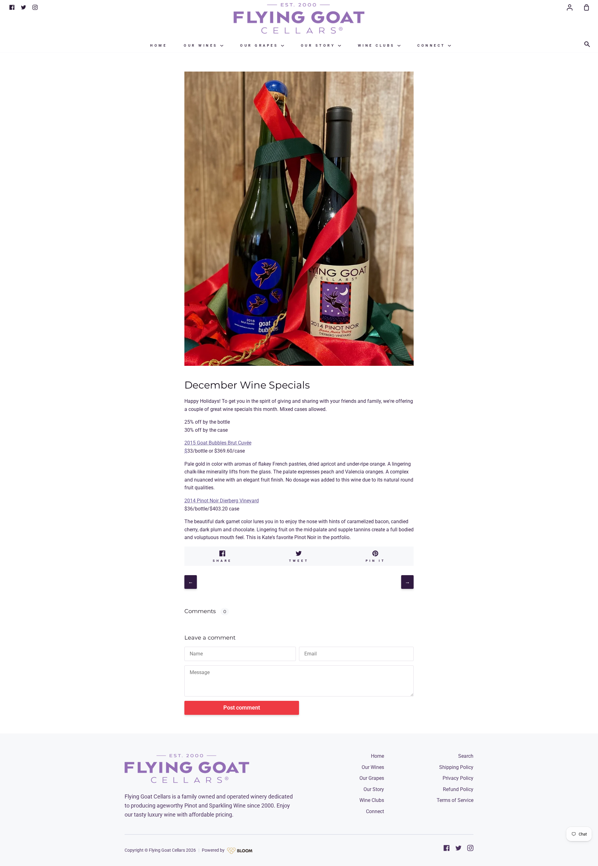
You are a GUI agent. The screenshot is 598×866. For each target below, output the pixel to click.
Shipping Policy (456, 767)
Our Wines (202, 46)
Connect (432, 46)
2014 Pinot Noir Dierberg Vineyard (221, 501)
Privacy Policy (458, 778)
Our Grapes (260, 46)
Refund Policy (458, 789)
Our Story (319, 46)
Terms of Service (455, 800)
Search (465, 756)
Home (158, 46)
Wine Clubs (378, 46)
